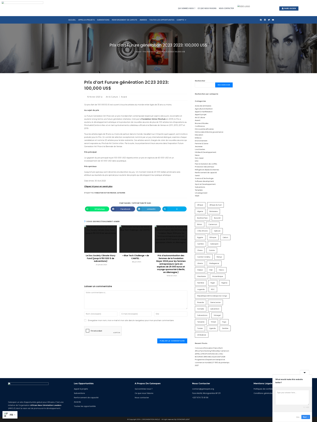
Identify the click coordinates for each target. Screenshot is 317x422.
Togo (224, 322)
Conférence (200, 126)
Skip (297, 417)
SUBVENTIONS (103, 20)
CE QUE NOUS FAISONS (207, 8)
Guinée (212, 250)
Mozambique (217, 276)
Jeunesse (198, 146)
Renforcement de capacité (206, 172)
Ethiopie (213, 237)
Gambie (200, 244)
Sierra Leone (215, 302)
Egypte (200, 237)
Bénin (199, 224)
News (197, 155)
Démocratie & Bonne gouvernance (209, 132)
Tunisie (200, 328)
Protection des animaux (204, 167)
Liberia (200, 263)
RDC (213, 289)
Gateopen (121, 193)
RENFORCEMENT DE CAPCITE (124, 20)
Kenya (219, 257)
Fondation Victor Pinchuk (105, 193)
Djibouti (217, 231)
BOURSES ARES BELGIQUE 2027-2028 (210, 357)
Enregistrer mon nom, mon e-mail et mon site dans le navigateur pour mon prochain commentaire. (131, 320)
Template (199, 190)
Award (124, 97)
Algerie (200, 211)
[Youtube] (273, 20)
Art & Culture (112, 97)
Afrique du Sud (215, 205)
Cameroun (212, 224)
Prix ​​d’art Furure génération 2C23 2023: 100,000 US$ (164, 52)
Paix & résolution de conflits (206, 164)
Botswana (214, 211)
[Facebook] (261, 20)
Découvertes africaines (204, 129)
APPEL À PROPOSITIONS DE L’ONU (209, 354)
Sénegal (217, 315)
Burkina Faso (202, 218)
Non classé (199, 158)
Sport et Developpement (205, 184)
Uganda (212, 328)
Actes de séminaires (203, 106)
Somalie (200, 309)
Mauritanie (201, 276)
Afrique (200, 205)
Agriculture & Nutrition (204, 109)
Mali (210, 270)
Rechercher (200, 81)
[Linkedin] (265, 20)
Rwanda (200, 302)
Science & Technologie (204, 178)
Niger (213, 283)
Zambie (225, 328)
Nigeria (224, 283)
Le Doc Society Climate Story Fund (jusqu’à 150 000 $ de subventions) (100, 258)
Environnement (201, 141)
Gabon (225, 237)
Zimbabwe (201, 335)
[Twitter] (269, 20)
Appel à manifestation (203, 112)
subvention (214, 309)
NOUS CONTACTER (226, 8)
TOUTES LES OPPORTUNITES (161, 20)
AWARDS (143, 20)
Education (199, 135)
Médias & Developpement (205, 152)
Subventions (200, 187)
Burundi (217, 218)
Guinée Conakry (203, 257)
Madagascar (214, 263)
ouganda (201, 289)
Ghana (199, 250)
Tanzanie (200, 322)
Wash (197, 196)
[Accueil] (132, 52)
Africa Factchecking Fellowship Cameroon (212, 351)
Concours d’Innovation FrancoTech (209, 348)
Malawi (200, 270)
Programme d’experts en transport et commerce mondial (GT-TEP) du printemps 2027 (212, 362)
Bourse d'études (201, 123)
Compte (180, 20)
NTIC (197, 161)
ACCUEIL (72, 20)
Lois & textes (200, 149)
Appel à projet (200, 114)
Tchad (213, 322)
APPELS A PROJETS (86, 20)
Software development (204, 181)
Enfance (198, 138)
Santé (197, 175)
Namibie (200, 283)
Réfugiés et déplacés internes (207, 170)
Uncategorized (201, 193)
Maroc (221, 270)
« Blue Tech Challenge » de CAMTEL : (135, 257)
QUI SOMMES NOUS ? (186, 8)
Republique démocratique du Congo (212, 296)
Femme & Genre (201, 143)
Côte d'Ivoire (202, 231)
